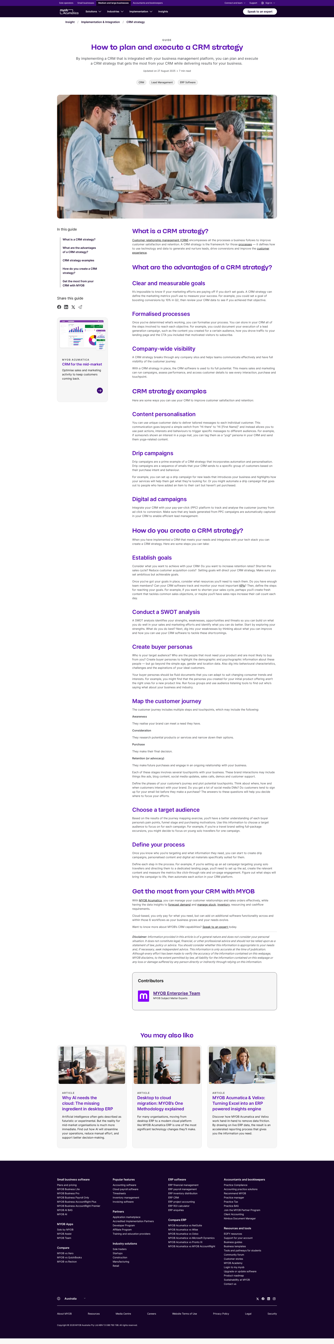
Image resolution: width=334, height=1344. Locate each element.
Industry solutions (125, 1243)
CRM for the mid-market (82, 364)
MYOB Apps (65, 1224)
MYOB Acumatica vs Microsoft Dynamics (191, 1237)
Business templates (235, 1246)
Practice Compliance (235, 1184)
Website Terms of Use (184, 1313)
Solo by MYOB (65, 1229)
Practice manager (234, 1197)
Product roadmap (234, 1275)
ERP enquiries (176, 1210)
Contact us (230, 1283)
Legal (248, 1313)
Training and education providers (131, 1233)
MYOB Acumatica (150, 900)
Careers (151, 1313)
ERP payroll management (182, 1189)
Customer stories (233, 1258)
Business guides (233, 1242)
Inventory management (126, 1197)
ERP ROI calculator (178, 1205)
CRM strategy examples (78, 260)
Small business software (73, 1179)
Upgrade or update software (240, 1271)
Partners (118, 1211)
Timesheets (119, 1193)
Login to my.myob (234, 1267)
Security (272, 1313)
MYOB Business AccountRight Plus (76, 1201)
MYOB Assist (64, 1233)
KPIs (242, 585)
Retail (116, 1265)
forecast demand (179, 904)
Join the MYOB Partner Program (242, 1210)
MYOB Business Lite (68, 1189)
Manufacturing (121, 1261)
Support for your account (238, 1237)
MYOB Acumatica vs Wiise (183, 1229)
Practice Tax (231, 1201)
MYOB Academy (233, 1262)
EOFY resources (233, 1233)
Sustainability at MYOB (237, 1279)
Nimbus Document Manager (240, 1218)
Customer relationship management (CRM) (160, 240)
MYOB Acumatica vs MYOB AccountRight (191, 1246)
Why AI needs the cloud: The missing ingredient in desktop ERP (87, 1103)
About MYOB (64, 1313)
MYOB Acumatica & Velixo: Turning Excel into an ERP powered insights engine (238, 1103)
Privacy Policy (221, 1313)
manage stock (206, 904)
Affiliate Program (122, 1229)
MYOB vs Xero (65, 1253)
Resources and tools (237, 1228)
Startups (117, 1253)
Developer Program (124, 1225)
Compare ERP (177, 1220)
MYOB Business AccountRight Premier (78, 1205)
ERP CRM (173, 1197)
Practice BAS (231, 1205)
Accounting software (124, 1184)
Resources (94, 1313)
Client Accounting (234, 1214)
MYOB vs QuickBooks (69, 1257)
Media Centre (123, 1313)
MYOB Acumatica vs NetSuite (185, 1225)
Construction (120, 1257)
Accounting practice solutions (240, 1189)
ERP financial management (183, 1184)
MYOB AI (62, 1214)
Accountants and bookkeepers (244, 1179)
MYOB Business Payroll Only (73, 1197)
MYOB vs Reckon (67, 1261)
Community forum (234, 1254)
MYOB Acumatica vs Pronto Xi (185, 1242)
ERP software (177, 1179)
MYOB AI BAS (65, 1210)
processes (245, 244)
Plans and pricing (67, 1184)
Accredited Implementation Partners (133, 1221)
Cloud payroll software (125, 1189)
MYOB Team (64, 1237)
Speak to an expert (215, 927)
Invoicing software (123, 1201)
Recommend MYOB (235, 1193)
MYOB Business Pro (68, 1193)
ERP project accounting (181, 1201)
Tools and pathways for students (242, 1250)
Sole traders (119, 1249)
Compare (63, 1247)
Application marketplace (126, 1217)
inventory (223, 904)
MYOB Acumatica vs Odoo (183, 1233)
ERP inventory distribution (182, 1193)
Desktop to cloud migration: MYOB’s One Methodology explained (160, 1103)
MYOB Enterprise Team (176, 993)
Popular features (124, 1179)
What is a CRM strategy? (79, 239)
